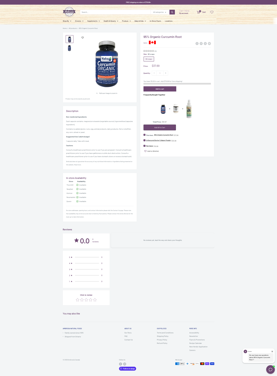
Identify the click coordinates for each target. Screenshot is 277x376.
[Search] (172, 12)
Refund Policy (162, 343)
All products (73, 28)
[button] (86, 257)
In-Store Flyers (155, 21)
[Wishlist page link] (211, 12)
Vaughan (70, 189)
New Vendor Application (198, 347)
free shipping (177, 81)
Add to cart (160, 89)
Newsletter (193, 336)
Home (65, 28)
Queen (69, 201)
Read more (77, 165)
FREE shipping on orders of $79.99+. (138, 2)
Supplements (92, 21)
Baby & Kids (139, 21)
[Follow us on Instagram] (124, 363)
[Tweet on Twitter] (205, 43)
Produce (125, 21)
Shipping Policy (162, 336)
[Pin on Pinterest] (201, 43)
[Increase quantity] (165, 73)
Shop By (66, 21)
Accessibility (194, 333)
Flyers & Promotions (197, 340)
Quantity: (147, 73)
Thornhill (70, 185)
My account (183, 13)
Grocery (78, 21)
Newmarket (71, 197)
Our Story (127, 333)
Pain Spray (149, 146)
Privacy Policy (162, 340)
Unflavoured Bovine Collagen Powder (158, 140)
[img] (148, 51)
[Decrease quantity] (154, 73)
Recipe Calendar (195, 343)
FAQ (125, 336)
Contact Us (116, 210)
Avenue (69, 193)
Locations (168, 21)
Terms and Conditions (165, 333)
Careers (192, 350)
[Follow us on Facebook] (120, 363)
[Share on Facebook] (197, 43)
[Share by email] (209, 43)
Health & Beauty (110, 21)
